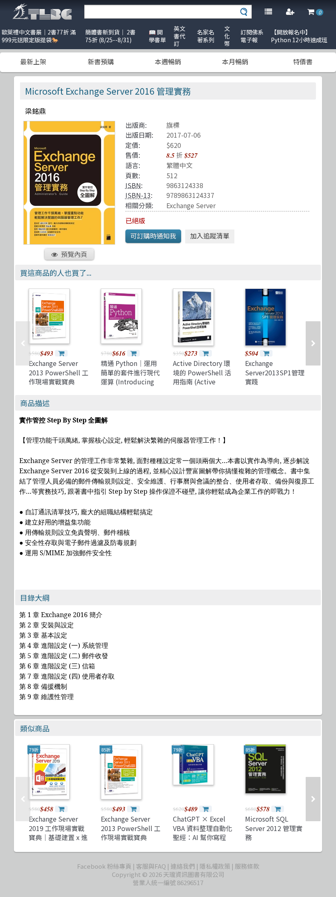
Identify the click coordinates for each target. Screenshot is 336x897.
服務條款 (247, 866)
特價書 (303, 61)
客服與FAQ (151, 866)
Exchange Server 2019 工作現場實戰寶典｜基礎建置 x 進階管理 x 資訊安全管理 (58, 837)
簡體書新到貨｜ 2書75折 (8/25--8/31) (110, 36)
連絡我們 (182, 866)
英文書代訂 (179, 36)
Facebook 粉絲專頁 (104, 866)
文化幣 (227, 36)
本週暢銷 (168, 61)
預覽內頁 (74, 254)
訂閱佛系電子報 (252, 36)
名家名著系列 (205, 36)
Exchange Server (191, 205)
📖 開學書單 (157, 36)
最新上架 (33, 61)
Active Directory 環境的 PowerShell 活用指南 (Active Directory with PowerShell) (202, 381)
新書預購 (101, 61)
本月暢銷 (235, 61)
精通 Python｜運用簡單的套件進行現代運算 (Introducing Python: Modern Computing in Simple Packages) (130, 386)
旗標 (172, 125)
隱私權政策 (215, 866)
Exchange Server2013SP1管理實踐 (274, 372)
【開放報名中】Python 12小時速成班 (299, 36)
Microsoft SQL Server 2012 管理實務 (273, 828)
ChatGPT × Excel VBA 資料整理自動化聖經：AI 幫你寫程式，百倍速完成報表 (202, 832)
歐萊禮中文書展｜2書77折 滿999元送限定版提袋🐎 (39, 36)
